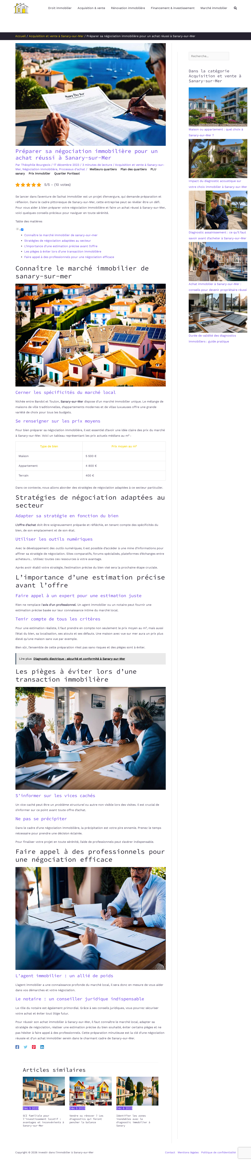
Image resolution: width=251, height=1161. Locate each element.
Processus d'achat (72, 169)
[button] (235, 8)
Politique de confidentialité (218, 1152)
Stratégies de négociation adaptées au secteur (57, 240)
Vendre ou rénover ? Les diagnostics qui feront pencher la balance (86, 1119)
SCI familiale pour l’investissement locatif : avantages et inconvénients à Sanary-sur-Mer (43, 1120)
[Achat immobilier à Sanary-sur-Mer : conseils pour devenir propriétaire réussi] (218, 261)
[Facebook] (17, 1047)
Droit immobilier (60, 8)
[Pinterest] (34, 1047)
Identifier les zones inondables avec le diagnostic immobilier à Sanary (133, 1120)
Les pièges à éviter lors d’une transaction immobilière (62, 251)
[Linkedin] (42, 1047)
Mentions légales (188, 1152)
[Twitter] (25, 1047)
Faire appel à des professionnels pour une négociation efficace (69, 257)
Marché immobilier (213, 8)
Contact (170, 1152)
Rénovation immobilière (128, 8)
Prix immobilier (39, 173)
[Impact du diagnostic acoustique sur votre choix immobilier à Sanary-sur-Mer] (218, 158)
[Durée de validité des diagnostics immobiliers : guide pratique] (218, 313)
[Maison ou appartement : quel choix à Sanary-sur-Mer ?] (218, 107)
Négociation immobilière (39, 169)
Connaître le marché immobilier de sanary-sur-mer (61, 235)
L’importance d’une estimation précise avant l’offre (60, 246)
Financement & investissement (173, 8)
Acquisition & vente (91, 8)
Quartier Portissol (67, 173)
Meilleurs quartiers (103, 169)
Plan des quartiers (134, 169)
